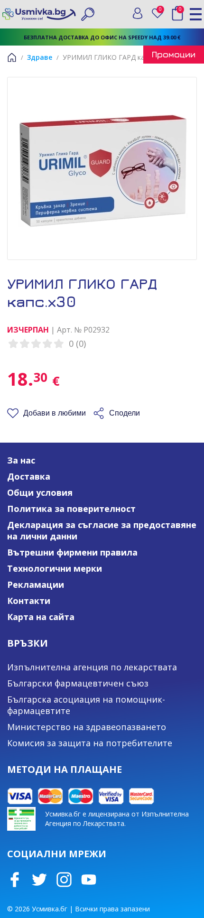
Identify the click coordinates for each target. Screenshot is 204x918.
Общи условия (40, 492)
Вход (137, 13)
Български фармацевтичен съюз (77, 683)
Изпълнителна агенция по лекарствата (92, 667)
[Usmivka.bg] (39, 14)
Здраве (39, 57)
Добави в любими (54, 413)
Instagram (64, 879)
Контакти (28, 600)
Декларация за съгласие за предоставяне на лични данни (101, 530)
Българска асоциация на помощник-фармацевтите (86, 705)
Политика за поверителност (71, 508)
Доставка (28, 476)
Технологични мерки (54, 568)
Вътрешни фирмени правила (72, 552)
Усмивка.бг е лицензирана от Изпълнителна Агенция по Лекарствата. (117, 818)
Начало (12, 57)
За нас (21, 460)
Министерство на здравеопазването (86, 727)
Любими (162, 11)
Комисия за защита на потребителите (89, 743)
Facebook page (14, 879)
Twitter (39, 879)
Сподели (124, 413)
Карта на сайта (40, 616)
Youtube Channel (88, 879)
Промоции (173, 54)
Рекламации (35, 584)
